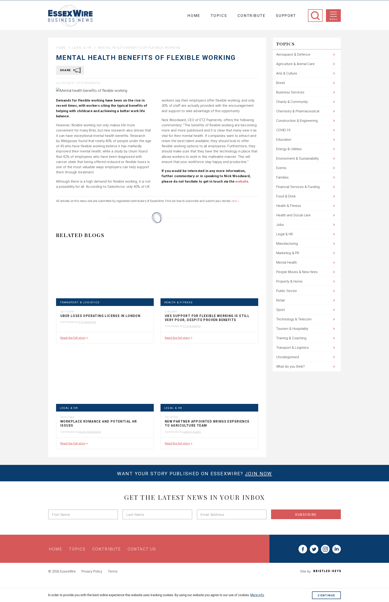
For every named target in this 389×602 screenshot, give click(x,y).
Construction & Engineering (297, 121)
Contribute (251, 15)
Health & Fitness (178, 302)
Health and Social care (293, 215)
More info (257, 595)
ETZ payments (88, 83)
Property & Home (289, 281)
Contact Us (142, 549)
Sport (280, 310)
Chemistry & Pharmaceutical (297, 111)
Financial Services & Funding (298, 187)
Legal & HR (82, 47)
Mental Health (286, 262)
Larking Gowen (192, 431)
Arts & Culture (286, 73)
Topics (219, 15)
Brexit (280, 83)
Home (194, 15)
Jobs (280, 225)
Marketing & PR (287, 253)
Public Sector (286, 291)
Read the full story (72, 337)
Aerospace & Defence (293, 54)
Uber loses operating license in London (100, 316)
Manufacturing (287, 244)
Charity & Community (292, 102)
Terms (113, 571)
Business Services (290, 92)
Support (286, 15)
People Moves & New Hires (297, 272)
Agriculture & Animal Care (295, 64)
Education (283, 140)
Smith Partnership (90, 431)
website (241, 181)
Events (281, 168)
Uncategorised (287, 357)
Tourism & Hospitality (292, 329)
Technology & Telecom (294, 319)
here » (235, 201)
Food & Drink (286, 196)
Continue (326, 595)
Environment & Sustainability (297, 158)
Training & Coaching (291, 338)
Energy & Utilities (289, 149)
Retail (280, 300)
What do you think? (290, 366)
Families (282, 177)
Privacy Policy (91, 571)
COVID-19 (283, 130)
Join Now (258, 473)
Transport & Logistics (80, 302)
